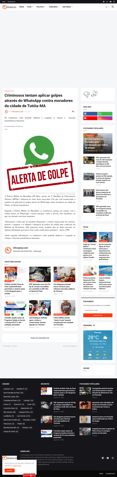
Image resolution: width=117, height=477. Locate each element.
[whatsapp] (107, 1)
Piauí (29, 7)
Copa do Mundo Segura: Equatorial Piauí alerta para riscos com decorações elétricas (105, 283)
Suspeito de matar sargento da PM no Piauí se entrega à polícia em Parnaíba (103, 431)
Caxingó (28, 400)
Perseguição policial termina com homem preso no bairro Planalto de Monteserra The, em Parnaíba (102, 391)
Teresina (27, 427)
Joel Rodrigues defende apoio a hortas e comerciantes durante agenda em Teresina (38, 321)
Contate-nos (11, 2)
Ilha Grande (10, 412)
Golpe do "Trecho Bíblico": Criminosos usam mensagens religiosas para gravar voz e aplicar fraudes (89, 250)
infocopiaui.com (20, 248)
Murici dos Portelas (12, 420)
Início (4, 2)
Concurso (53, 7)
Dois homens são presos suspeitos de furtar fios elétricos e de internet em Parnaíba (103, 194)
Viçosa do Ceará (11, 431)
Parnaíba (29, 420)
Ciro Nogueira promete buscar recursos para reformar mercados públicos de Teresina (64, 287)
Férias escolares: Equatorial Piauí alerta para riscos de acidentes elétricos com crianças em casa (89, 283)
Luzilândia (9, 416)
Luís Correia (23, 416)
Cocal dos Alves (10, 408)
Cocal (31, 404)
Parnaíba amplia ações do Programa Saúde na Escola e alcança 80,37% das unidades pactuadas (15, 321)
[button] (107, 7)
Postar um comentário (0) (40, 338)
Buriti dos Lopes (11, 397)
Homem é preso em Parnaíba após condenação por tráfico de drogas (102, 419)
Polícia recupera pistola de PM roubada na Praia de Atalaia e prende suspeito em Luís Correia (104, 178)
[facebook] (103, 1)
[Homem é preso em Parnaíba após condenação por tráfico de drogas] (85, 419)
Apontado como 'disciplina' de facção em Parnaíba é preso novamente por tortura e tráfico (103, 406)
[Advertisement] (58, 49)
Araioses (8, 389)
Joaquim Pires (26, 412)
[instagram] (114, 1)
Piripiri (21, 424)
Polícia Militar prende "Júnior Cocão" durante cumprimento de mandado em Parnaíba (63, 321)
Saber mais (17, 466)
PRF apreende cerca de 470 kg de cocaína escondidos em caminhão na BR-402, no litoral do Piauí (39, 287)
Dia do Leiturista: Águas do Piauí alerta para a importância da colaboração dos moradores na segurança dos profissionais (105, 251)
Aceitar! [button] (9, 470)
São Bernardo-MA (11, 427)
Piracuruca (9, 424)
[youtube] (110, 1)
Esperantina (26, 408)
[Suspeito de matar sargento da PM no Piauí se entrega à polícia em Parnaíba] (85, 431)
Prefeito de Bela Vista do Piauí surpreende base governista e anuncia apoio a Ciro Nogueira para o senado (15, 289)
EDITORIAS (67, 7)
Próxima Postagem (69, 346)
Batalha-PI (22, 389)
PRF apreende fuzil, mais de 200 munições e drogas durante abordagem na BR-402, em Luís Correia (104, 162)
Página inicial (9, 91)
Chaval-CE (19, 404)
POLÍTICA (40, 7)
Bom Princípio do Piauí (13, 393)
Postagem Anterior (10, 346)
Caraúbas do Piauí (12, 400)
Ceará (7, 404)
